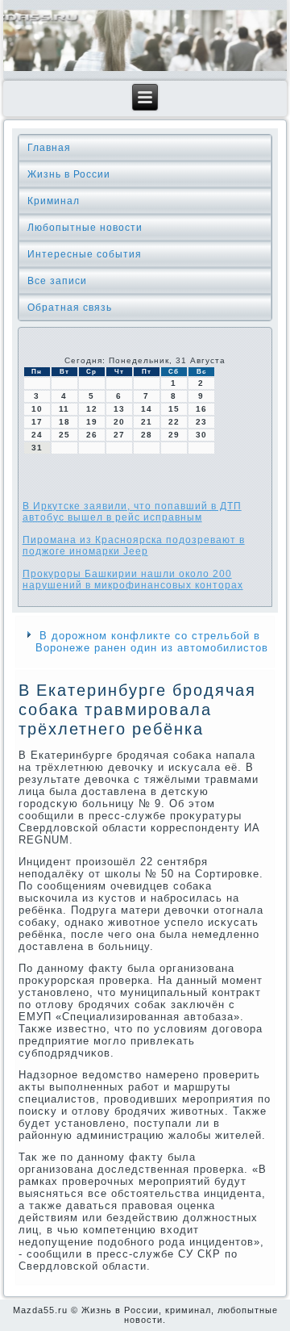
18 (64, 421)
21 (146, 421)
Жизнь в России (68, 174)
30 (201, 434)
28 (146, 434)
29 (174, 434)
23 (201, 421)
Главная (49, 147)
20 (119, 421)
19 (91, 421)
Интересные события (84, 254)
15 (174, 408)
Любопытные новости (85, 227)
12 (91, 408)
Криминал (53, 201)
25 (64, 434)
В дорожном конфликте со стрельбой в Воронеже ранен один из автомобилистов (151, 642)
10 (37, 408)
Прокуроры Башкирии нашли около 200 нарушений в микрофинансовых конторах (133, 579)
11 (64, 408)
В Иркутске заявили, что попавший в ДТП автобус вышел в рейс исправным (132, 511)
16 (201, 408)
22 (174, 421)
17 (37, 421)
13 (119, 408)
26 (91, 434)
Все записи (57, 281)
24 (37, 434)
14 (146, 408)
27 (119, 434)
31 (37, 447)
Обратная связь (69, 307)
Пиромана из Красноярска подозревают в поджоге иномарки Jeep (134, 545)
